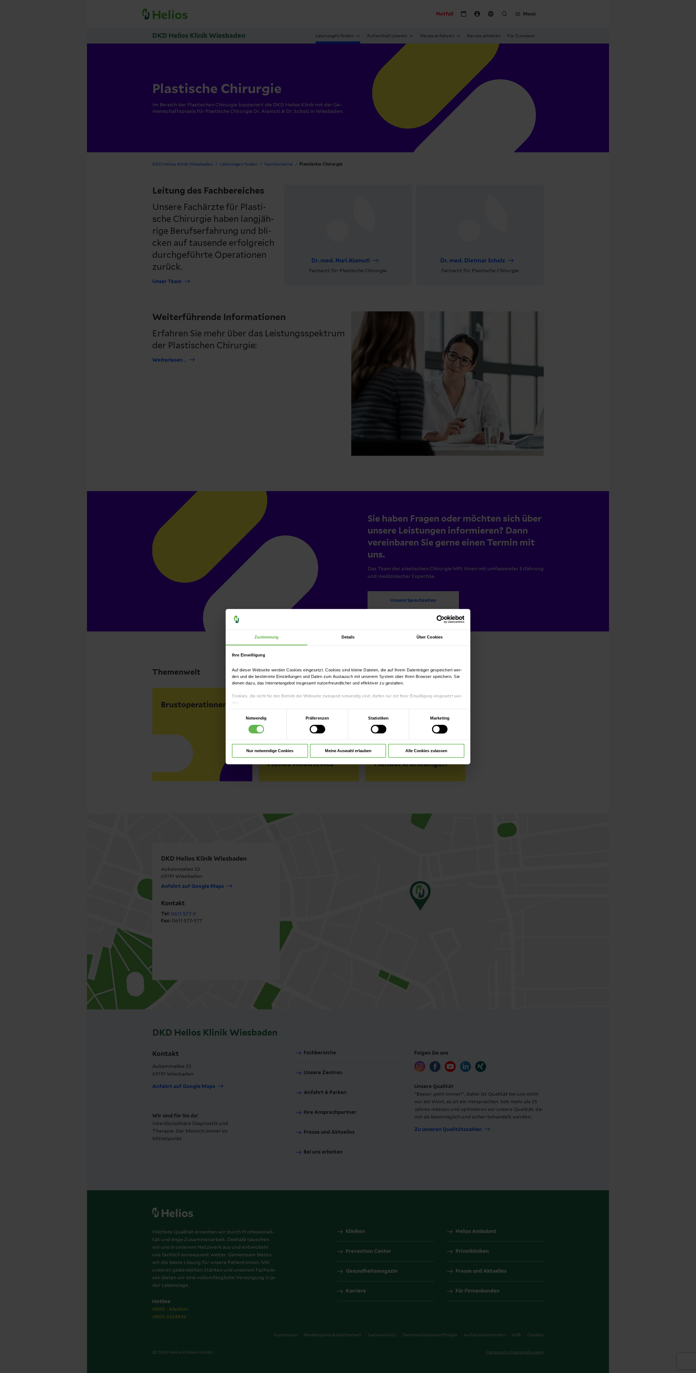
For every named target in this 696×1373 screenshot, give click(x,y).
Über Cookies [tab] (430, 637)
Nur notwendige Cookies (269, 751)
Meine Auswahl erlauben (348, 751)
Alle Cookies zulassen (426, 751)
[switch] (317, 729)
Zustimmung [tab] (266, 637)
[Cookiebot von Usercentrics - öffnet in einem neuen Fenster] (440, 619)
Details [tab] (348, 637)
